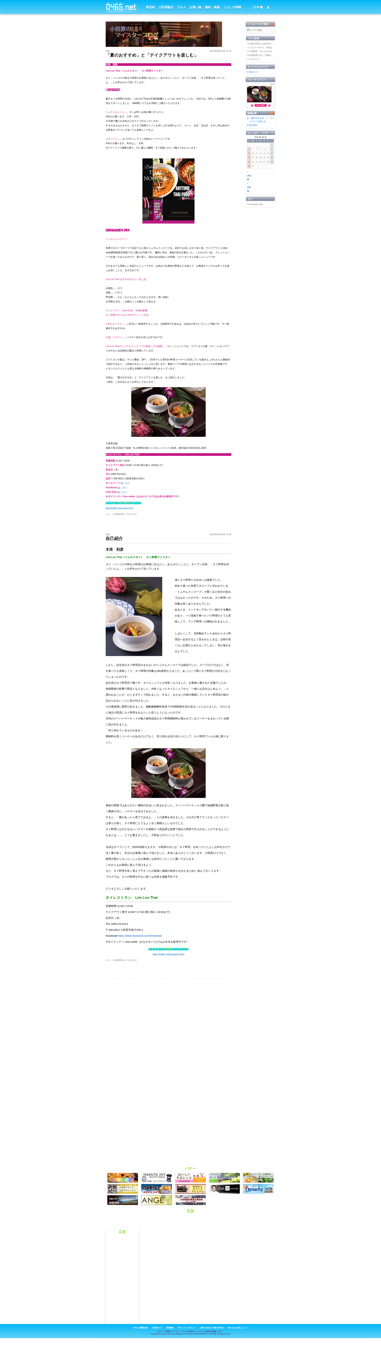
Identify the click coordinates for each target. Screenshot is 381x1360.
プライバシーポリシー (186, 1328)
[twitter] (258, 7)
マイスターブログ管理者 (257, 25)
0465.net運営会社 (140, 1328)
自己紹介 (253, 125)
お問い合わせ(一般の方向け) (212, 1328)
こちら (126, 483)
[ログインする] (268, 7)
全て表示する (260, 105)
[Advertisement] (190, 1222)
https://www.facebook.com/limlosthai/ (140, 935)
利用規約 (170, 1328)
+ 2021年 (249, 187)
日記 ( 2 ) (253, 72)
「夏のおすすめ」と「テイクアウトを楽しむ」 (261, 120)
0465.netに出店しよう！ (237, 1328)
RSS (272, 24)
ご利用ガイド (157, 1328)
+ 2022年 (249, 176)
